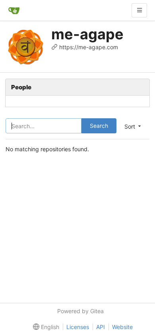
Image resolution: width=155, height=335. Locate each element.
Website (122, 326)
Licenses (77, 326)
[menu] (44, 327)
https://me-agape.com (88, 47)
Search (99, 125)
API (100, 326)
